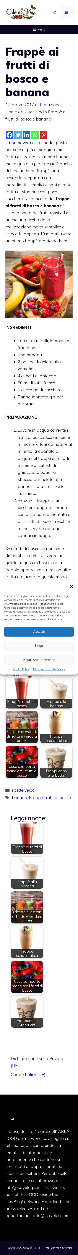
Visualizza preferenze (39, 660)
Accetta (39, 631)
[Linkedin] (26, 135)
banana (19, 797)
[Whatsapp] (35, 135)
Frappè (36, 797)
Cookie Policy (21, 669)
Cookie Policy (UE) (28, 1074)
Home (11, 111)
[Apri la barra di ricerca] (55, 12)
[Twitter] (18, 135)
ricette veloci (32, 111)
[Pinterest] (43, 135)
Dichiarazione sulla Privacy (49, 669)
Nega (39, 646)
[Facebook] (9, 135)
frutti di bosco (58, 797)
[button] (71, 587)
